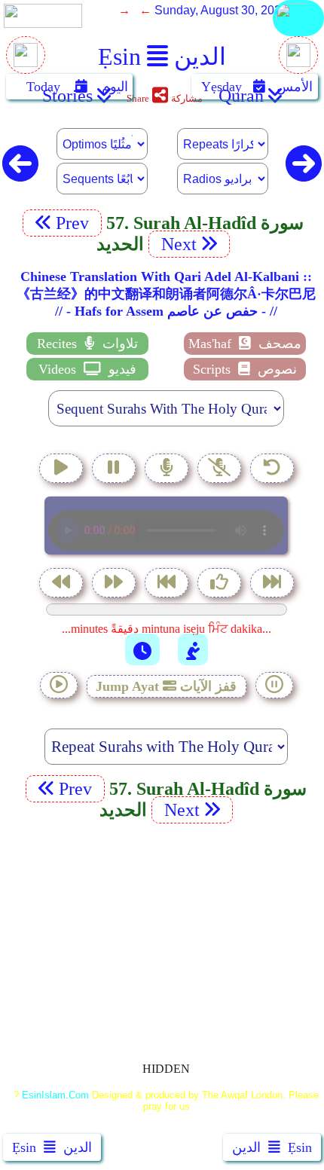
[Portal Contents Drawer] (168, 584)
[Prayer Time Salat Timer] (193, 649)
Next (176, 244)
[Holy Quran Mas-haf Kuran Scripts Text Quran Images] (298, 35)
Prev (74, 223)
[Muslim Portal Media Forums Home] (26, 63)
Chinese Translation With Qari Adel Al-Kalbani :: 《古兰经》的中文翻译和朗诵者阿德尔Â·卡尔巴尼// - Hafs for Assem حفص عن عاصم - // (166, 294)
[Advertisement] (162, 935)
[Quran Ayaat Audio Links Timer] (142, 649)
